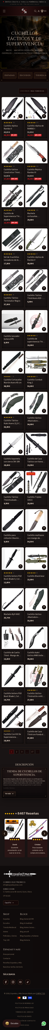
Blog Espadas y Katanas (29, 936)
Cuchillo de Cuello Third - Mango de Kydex (12, 654)
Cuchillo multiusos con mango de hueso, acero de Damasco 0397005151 (35, 537)
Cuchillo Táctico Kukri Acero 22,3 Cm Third (12, 422)
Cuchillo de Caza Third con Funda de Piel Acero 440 (35, 733)
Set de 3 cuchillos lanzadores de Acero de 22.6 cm (13, 258)
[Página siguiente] (38, 752)
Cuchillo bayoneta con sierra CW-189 (12, 460)
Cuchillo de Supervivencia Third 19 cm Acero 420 (12, 215)
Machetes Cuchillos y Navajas (28, 50)
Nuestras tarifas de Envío (13, 967)
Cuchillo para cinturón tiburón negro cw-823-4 (11, 537)
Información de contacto (25, 1021)
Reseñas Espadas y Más (12, 962)
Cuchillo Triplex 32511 (34, 498)
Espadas (10, 75)
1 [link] (11, 751)
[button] (35, 11)
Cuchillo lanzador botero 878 (11, 337)
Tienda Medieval (9, 927)
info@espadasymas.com (12, 885)
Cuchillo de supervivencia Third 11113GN (36, 340)
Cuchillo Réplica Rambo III (34, 171)
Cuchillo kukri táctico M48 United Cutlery (35, 654)
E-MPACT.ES (40, 993)
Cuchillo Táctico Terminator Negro (12, 299)
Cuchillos (6, 53)
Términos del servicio (24, 1012)
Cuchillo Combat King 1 (34, 381)
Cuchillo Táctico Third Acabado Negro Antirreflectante (11, 498)
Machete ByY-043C (12, 614)
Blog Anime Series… (28, 927)
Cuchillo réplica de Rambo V (35, 258)
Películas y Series (10, 936)
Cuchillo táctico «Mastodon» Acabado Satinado (35, 616)
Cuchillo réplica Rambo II (11, 127)
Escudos (25, 75)
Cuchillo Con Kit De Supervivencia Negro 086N (12, 736)
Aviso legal (24, 1025)
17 (32, 751)
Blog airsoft (24, 931)
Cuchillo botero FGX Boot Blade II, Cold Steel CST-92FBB (13, 578)
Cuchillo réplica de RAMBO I (35, 127)
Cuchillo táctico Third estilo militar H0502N (35, 695)
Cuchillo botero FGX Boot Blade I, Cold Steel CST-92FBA (13, 695)
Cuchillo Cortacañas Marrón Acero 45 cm (13, 381)
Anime (5, 931)
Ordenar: (25, 91)
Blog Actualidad (26, 923)
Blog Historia (25, 940)
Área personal (8, 954)
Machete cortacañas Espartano (32, 215)
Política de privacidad (24, 1008)
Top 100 (6, 940)
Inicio (9, 50)
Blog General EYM (27, 919)
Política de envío (24, 1016)
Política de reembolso (24, 1003)
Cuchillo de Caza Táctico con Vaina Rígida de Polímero (35, 460)
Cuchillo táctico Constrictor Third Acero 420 (11, 171)
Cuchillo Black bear (35, 576)
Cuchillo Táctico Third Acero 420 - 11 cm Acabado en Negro (36, 297)
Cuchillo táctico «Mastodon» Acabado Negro (34, 419)
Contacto (6, 958)
